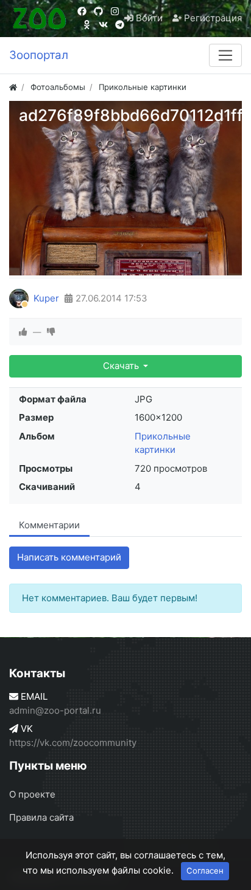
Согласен (205, 870)
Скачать (122, 365)
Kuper (46, 298)
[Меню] (225, 55)
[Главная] (13, 87)
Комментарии (49, 525)
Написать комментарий (69, 557)
